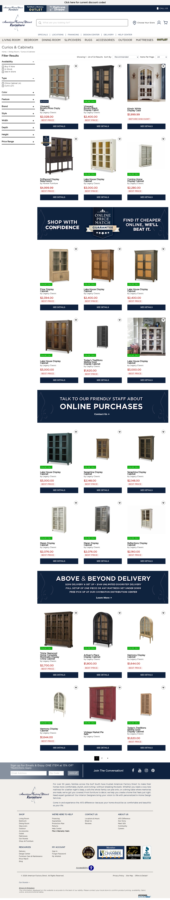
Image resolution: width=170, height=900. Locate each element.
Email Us (88, 821)
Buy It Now (9, 67)
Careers (121, 828)
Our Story (122, 821)
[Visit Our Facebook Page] (133, 771)
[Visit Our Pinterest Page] (153, 771)
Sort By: (108, 57)
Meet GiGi (122, 823)
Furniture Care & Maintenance (30, 856)
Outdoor (125, 40)
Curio (9, 86)
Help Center (125, 35)
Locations (57, 35)
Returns (55, 826)
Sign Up (73, 773)
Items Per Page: (147, 57)
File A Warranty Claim (60, 831)
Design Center (91, 35)
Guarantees (56, 821)
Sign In (54, 851)
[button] (143, 23)
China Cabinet (12, 83)
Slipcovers (72, 40)
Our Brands (23, 838)
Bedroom (31, 40)
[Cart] (165, 22)
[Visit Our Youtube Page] (140, 771)
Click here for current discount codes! (85, 2)
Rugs (88, 40)
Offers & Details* (141, 876)
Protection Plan (58, 823)
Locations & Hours (92, 818)
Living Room (11, 40)
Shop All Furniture (26, 841)
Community (122, 826)
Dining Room (51, 40)
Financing (73, 35)
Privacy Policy (118, 876)
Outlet (162, 40)
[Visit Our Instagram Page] (146, 771)
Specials (43, 35)
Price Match (23, 859)
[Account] (159, 22)
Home (4, 52)
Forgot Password (59, 854)
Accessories (105, 40)
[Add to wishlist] (76, 66)
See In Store (10, 72)
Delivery (109, 35)
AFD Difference (124, 818)
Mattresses (144, 40)
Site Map (129, 876)
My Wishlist (56, 856)
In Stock (8, 69)
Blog (21, 861)
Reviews (88, 823)
